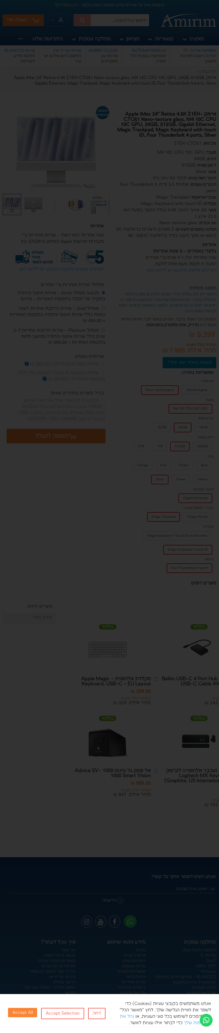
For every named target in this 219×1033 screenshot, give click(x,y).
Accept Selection (63, 1013)
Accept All (22, 1012)
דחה (97, 1013)
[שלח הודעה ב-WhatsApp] (206, 1020)
